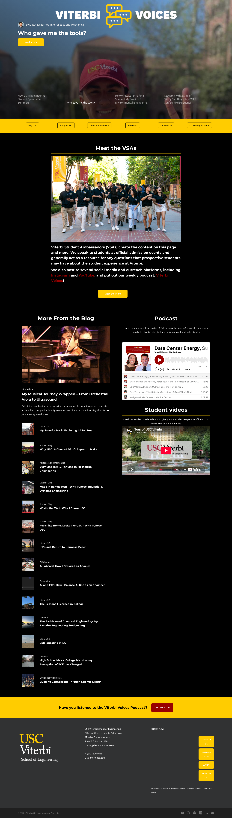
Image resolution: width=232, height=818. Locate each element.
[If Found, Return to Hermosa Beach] (66, 545)
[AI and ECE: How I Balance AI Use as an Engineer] (66, 583)
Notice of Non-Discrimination (174, 788)
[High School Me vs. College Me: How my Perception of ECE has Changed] (66, 661)
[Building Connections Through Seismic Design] (66, 680)
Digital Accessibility (194, 788)
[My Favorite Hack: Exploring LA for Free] (66, 429)
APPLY (206, 764)
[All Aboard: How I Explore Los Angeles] (66, 564)
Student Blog (46, 445)
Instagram (60, 275)
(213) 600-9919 (94, 753)
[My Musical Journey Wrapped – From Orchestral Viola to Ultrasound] (66, 371)
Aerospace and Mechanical (52, 462)
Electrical (44, 656)
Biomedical (27, 389)
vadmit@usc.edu (96, 757)
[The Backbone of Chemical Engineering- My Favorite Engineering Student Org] (66, 622)
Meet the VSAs (115, 148)
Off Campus (45, 562)
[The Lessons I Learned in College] (66, 602)
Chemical (44, 617)
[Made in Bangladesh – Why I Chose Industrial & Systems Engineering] (66, 487)
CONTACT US (206, 741)
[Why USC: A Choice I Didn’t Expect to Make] (66, 448)
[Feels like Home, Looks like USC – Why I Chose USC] (66, 526)
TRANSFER (206, 775)
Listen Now (162, 707)
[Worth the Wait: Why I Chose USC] (66, 507)
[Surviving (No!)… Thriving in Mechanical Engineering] (66, 467)
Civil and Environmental (51, 677)
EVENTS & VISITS (206, 754)
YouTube (86, 275)
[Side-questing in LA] (66, 641)
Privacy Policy (156, 788)
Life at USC (45, 426)
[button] (32, 125)
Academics (45, 581)
